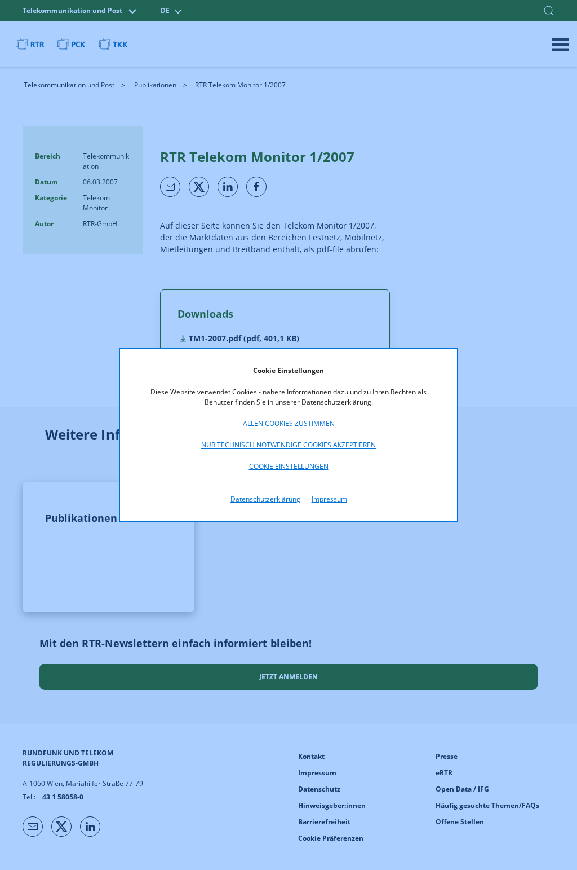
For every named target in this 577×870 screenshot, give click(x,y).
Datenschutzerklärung (265, 499)
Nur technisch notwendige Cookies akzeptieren (288, 445)
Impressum (329, 499)
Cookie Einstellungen (289, 466)
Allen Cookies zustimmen (289, 423)
